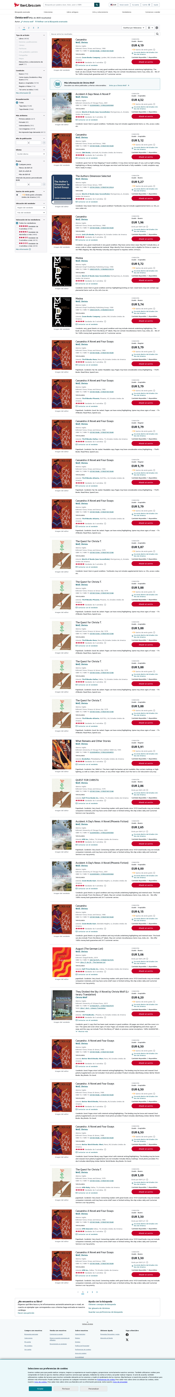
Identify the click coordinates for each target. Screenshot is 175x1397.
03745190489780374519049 (102, 51)
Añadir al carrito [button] (146, 62)
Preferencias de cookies (106, 1379)
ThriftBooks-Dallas (90, 439)
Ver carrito (27, 1349)
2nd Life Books (88, 234)
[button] (19, 28)
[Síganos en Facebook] (127, 1335)
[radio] (17, 106)
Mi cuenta (27, 1342)
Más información (22, 93)
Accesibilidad (79, 1357)
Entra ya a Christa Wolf (118, 85)
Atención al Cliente (106, 1338)
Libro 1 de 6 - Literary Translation (93, 1008)
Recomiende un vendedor (58, 1344)
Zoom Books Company (91, 57)
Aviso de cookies (80, 1353)
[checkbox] (17, 38)
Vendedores (126, 12)
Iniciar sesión (124, 5)
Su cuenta (135, 5)
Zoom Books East (89, 881)
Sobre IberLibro (80, 1334)
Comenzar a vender (152, 12)
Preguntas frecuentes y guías (110, 1334)
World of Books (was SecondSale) (96, 112)
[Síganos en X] (127, 1340)
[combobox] (68, 5)
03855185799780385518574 (102, 269)
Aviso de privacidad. (120, 1382)
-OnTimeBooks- (88, 1015)
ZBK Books (86, 152)
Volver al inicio (87, 1324)
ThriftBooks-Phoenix (90, 398)
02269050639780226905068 (102, 105)
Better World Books (90, 1101)
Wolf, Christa (82, 42)
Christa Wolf (81, 997)
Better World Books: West (92, 1058)
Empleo (77, 1342)
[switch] (18, 195)
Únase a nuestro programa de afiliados (60, 1339)
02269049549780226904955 (102, 752)
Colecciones (48, 12)
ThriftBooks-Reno (89, 359)
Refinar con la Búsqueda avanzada (52, 21)
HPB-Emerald (87, 1229)
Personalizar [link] (94, 1389)
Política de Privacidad (82, 1346)
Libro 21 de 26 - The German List (92, 962)
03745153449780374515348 (102, 552)
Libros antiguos (72, 12)
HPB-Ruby (86, 1187)
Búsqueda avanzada (22, 12)
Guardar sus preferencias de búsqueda (105, 1312)
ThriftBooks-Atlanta (90, 478)
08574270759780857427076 (102, 960)
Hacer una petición (26, 1313)
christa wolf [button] (28, 21)
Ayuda (156, 5)
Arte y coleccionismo (100, 12)
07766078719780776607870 (102, 1006)
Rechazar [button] (66, 1389)
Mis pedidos (28, 1346)
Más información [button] (22, 249)
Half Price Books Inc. (90, 798)
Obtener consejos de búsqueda (102, 1304)
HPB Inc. (85, 839)
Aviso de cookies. (40, 1382)
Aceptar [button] (40, 1389)
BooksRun (86, 759)
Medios (77, 1338)
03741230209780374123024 (102, 187)
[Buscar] (97, 5)
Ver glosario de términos (99, 1308)
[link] (157, 28)
